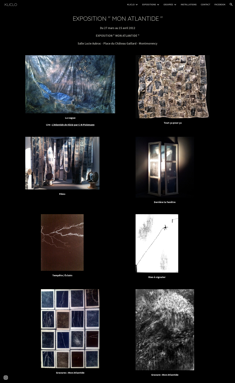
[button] (231, 4)
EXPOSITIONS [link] (149, 4)
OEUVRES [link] (168, 4)
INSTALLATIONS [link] (189, 4)
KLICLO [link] (131, 4)
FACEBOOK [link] (219, 4)
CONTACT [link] (205, 4)
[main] (117, 30)
